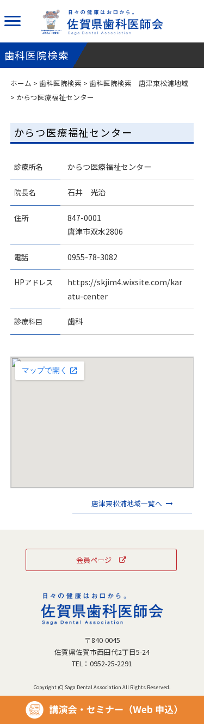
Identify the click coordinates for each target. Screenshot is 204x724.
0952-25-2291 (111, 663)
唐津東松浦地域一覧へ (126, 503)
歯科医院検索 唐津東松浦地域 (138, 83)
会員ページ (94, 559)
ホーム (21, 83)
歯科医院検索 (60, 83)
